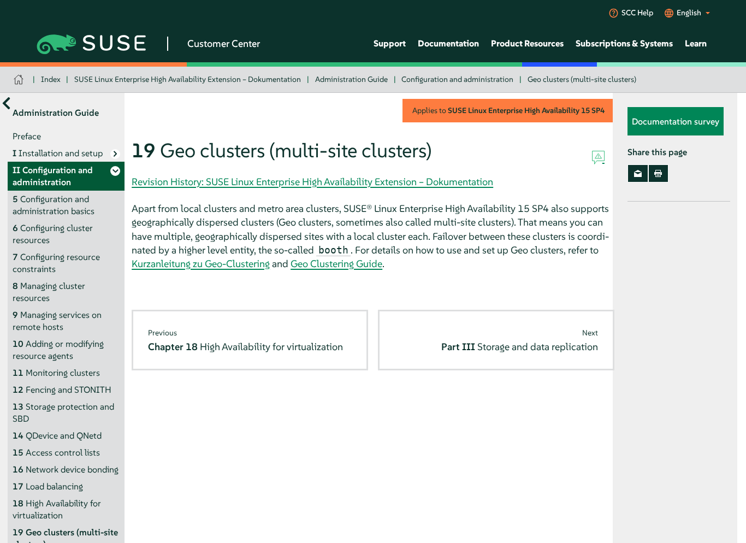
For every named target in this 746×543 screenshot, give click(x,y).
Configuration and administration (457, 79)
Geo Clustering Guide (336, 263)
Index (51, 79)
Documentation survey (675, 121)
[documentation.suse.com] (20, 79)
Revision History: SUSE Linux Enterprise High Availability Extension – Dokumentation (312, 181)
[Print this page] (658, 173)
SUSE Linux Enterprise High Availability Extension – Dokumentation (187, 79)
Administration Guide (351, 79)
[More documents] (6, 103)
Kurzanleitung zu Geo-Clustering (201, 263)
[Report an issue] (598, 158)
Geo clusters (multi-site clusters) (582, 79)
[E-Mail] (637, 173)
